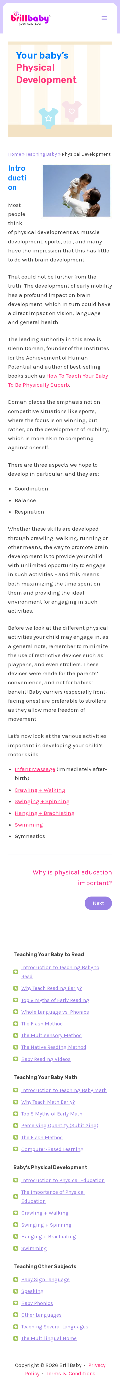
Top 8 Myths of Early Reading (55, 1000)
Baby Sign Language (45, 1280)
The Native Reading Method (53, 1047)
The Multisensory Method (51, 1035)
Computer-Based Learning (52, 1149)
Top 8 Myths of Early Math (51, 1114)
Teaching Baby (41, 154)
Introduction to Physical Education (63, 1180)
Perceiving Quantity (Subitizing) (59, 1126)
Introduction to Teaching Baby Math (64, 1090)
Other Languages (41, 1315)
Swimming (29, 824)
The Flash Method (42, 1024)
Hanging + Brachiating (45, 812)
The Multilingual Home (49, 1338)
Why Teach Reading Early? (51, 988)
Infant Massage (35, 769)
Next (98, 903)
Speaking (32, 1291)
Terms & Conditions (70, 1373)
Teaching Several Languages (54, 1327)
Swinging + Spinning (42, 801)
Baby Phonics (37, 1303)
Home (14, 154)
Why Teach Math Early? (48, 1102)
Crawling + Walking (40, 789)
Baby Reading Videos (46, 1059)
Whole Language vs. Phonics (55, 1012)
